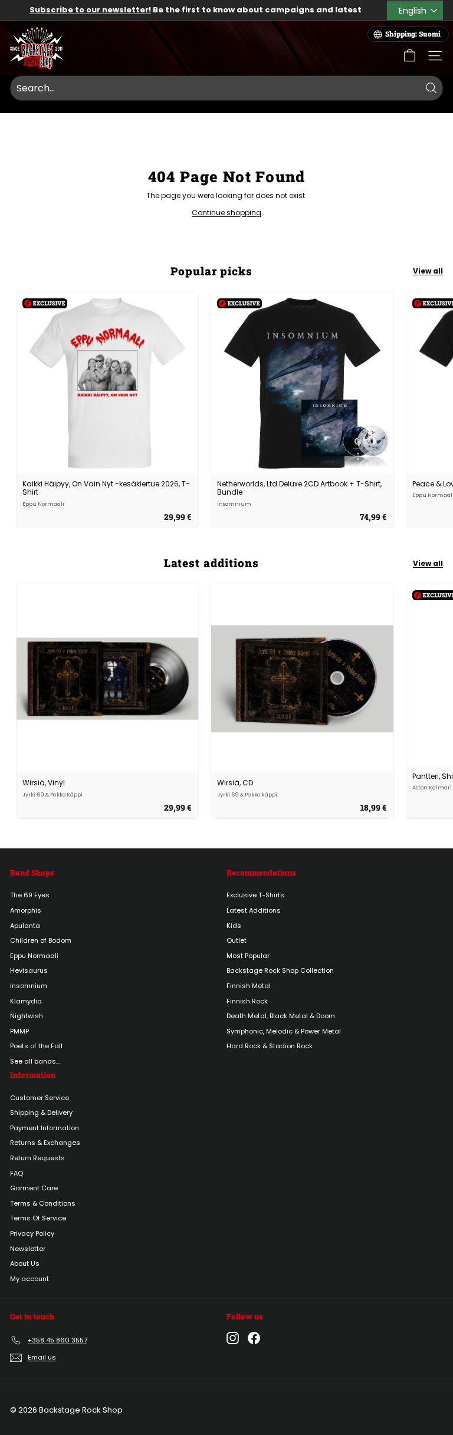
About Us (25, 1263)
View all (428, 271)
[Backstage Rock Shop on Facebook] (254, 1338)
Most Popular (248, 955)
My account (29, 1278)
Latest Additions (253, 910)
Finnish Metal (248, 985)
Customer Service (39, 1097)
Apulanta (25, 925)
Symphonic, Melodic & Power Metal (283, 1031)
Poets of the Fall (36, 1046)
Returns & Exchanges (45, 1142)
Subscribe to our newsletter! (90, 9)
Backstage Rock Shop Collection (280, 970)
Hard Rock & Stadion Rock (269, 1046)
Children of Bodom (40, 940)
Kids (233, 925)
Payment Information (44, 1128)
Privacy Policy (32, 1233)
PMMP (19, 1031)
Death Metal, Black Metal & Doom (280, 1016)
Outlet (236, 940)
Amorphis (25, 910)
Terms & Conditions (43, 1203)
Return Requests (37, 1158)
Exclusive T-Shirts (255, 895)
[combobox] (226, 88)
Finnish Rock (247, 1001)
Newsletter (27, 1248)
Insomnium (28, 985)
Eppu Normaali (34, 955)
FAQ (16, 1173)
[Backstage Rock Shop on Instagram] (232, 1338)
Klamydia (26, 1001)
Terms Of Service (38, 1218)
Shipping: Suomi (413, 33)
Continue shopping (226, 213)
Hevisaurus (29, 970)
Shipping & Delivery (41, 1112)
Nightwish (26, 1016)
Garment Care (34, 1188)
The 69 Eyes (30, 895)
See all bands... (35, 1061)
